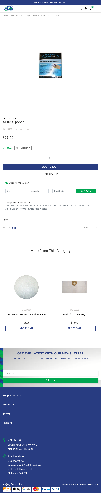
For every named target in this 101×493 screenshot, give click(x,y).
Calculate (86, 191)
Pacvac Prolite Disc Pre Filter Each (27, 314)
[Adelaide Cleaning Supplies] (8, 8)
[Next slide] (93, 297)
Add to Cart (50, 166)
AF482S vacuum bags (74, 314)
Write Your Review (22, 129)
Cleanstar (9, 118)
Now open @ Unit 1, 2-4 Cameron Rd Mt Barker (50, 2)
